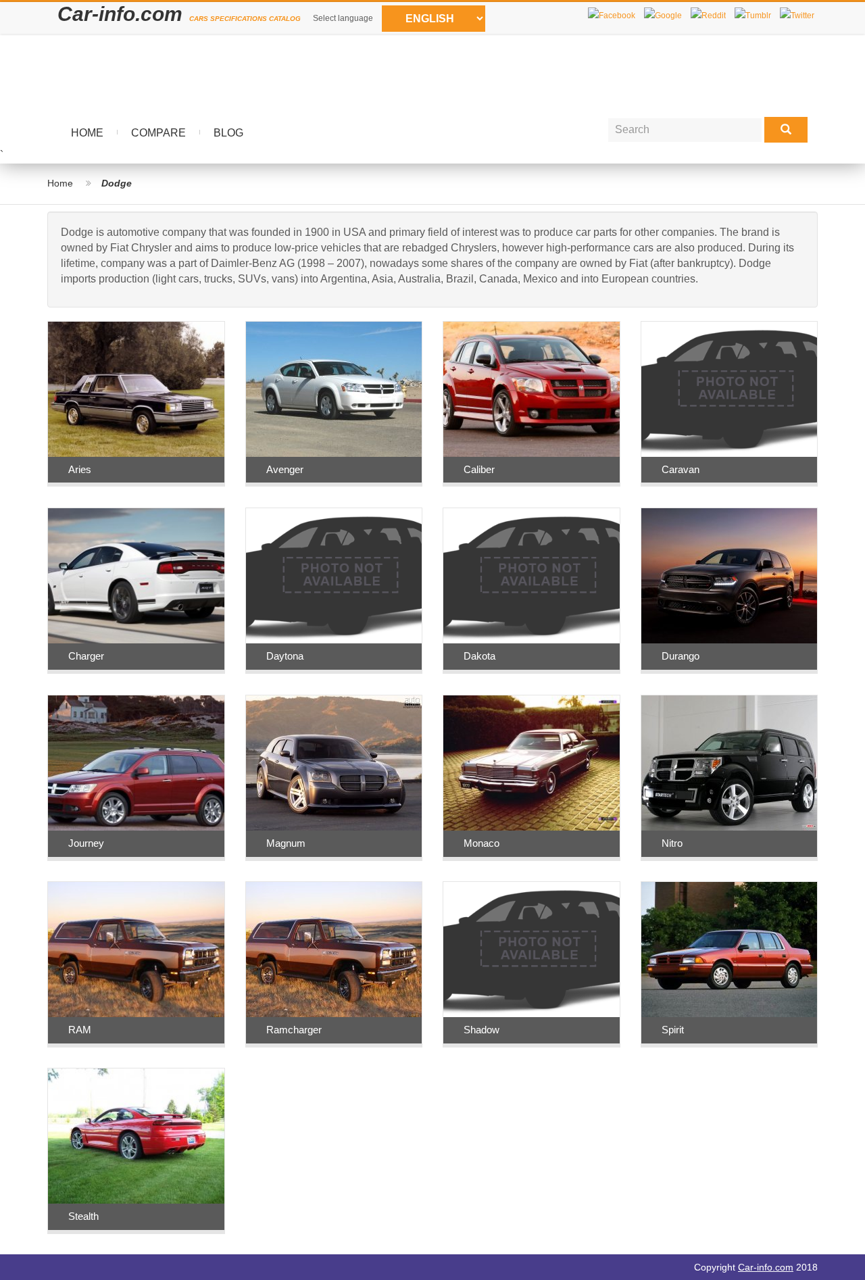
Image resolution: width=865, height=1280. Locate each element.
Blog (228, 133)
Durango (680, 656)
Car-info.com (765, 1267)
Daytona (284, 656)
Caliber (479, 469)
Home (87, 133)
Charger (86, 656)
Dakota (479, 656)
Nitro (672, 843)
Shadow (481, 1029)
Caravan (680, 469)
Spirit (673, 1029)
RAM (79, 1029)
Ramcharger (294, 1029)
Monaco (481, 843)
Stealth (83, 1216)
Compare (158, 133)
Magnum (285, 843)
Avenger (284, 469)
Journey (86, 843)
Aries (79, 469)
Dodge (116, 183)
